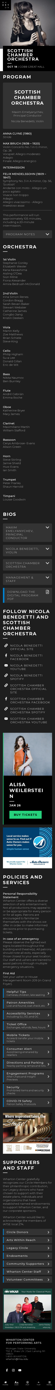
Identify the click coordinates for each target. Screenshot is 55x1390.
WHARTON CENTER (20, 1339)
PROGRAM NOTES (20, 234)
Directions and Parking (26, 1064)
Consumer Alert (22, 1051)
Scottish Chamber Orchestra (23, 564)
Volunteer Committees (25, 1279)
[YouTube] (20, 1370)
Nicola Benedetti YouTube (26, 667)
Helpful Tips (26, 993)
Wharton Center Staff (24, 1271)
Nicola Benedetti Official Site (26, 647)
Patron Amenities (26, 1004)
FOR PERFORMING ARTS (24, 1342)
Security (25, 1090)
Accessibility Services (23, 1015)
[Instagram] (13, 1370)
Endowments (17, 1256)
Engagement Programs (25, 1076)
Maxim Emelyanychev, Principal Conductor (20, 533)
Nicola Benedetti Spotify (26, 677)
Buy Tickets (25, 814)
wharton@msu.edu (17, 1359)
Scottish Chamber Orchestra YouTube (29, 720)
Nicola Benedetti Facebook (26, 657)
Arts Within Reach (21, 1240)
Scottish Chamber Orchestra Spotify (27, 710)
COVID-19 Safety (21, 1102)
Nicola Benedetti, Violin (22, 550)
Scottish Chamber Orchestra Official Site (28, 689)
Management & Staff (19, 579)
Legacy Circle (17, 1248)
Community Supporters (25, 1263)
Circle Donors (17, 1232)
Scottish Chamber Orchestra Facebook (30, 700)
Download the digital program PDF (22, 595)
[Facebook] (7, 1370)
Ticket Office (26, 1025)
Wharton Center (5, 5)
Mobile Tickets (25, 1038)
